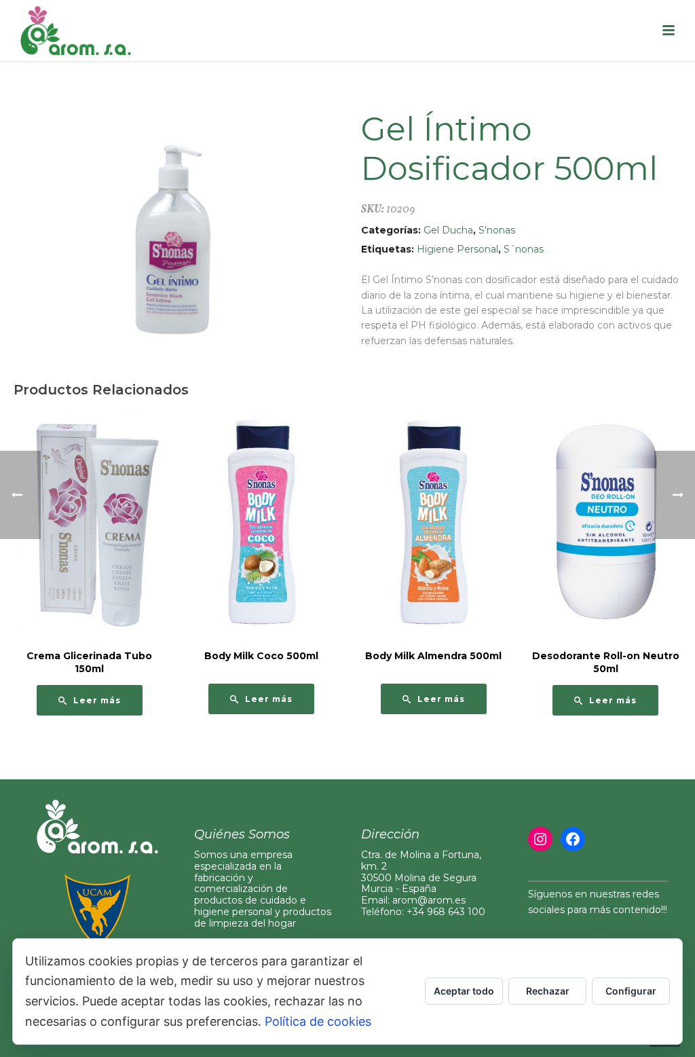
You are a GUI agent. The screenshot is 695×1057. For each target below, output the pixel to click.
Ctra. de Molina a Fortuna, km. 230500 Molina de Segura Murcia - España (421, 872)
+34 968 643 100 (446, 912)
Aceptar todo (464, 991)
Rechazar (547, 991)
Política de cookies (318, 1021)
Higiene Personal (457, 249)
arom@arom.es (429, 900)
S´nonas (524, 249)
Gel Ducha (448, 230)
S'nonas (496, 230)
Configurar (630, 991)
